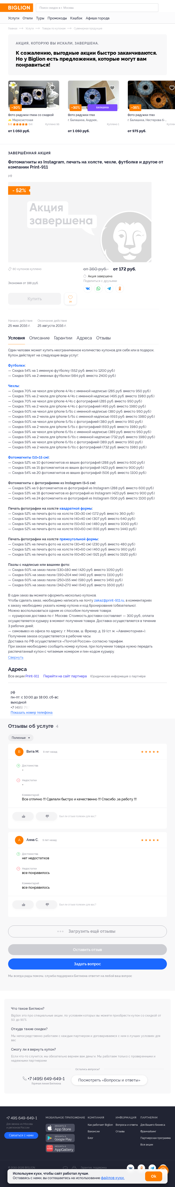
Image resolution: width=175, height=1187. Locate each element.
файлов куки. (113, 1178)
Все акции (146, 1144)
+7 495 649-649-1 (21, 1118)
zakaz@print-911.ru (109, 600)
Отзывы (103, 337)
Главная (12, 28)
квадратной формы (76, 508)
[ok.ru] (141, 1168)
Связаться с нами (21, 1135)
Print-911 (32, 676)
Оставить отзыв (87, 949)
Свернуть (15, 657)
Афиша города (97, 18)
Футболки (16, 365)
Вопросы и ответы (127, 1124)
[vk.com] (130, 1168)
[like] (23, 816)
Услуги (13, 18)
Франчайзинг (148, 1131)
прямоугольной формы (79, 539)
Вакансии (94, 1131)
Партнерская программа (155, 1138)
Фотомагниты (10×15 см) (28, 457)
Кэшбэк (76, 18)
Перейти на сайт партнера (65, 676)
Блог (90, 1138)
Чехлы (13, 386)
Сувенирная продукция (87, 28)
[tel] (152, 1168)
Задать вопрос (87, 964)
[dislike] (46, 816)
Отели (28, 18)
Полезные (19, 737)
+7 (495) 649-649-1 (46, 1078)
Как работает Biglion (100, 1124)
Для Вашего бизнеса (152, 1124)
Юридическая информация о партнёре (118, 676)
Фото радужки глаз (81, 115)
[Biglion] (20, 7)
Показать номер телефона (31, 712)
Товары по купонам (53, 28)
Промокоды (57, 18)
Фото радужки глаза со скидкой (31, 115)
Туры (40, 18)
